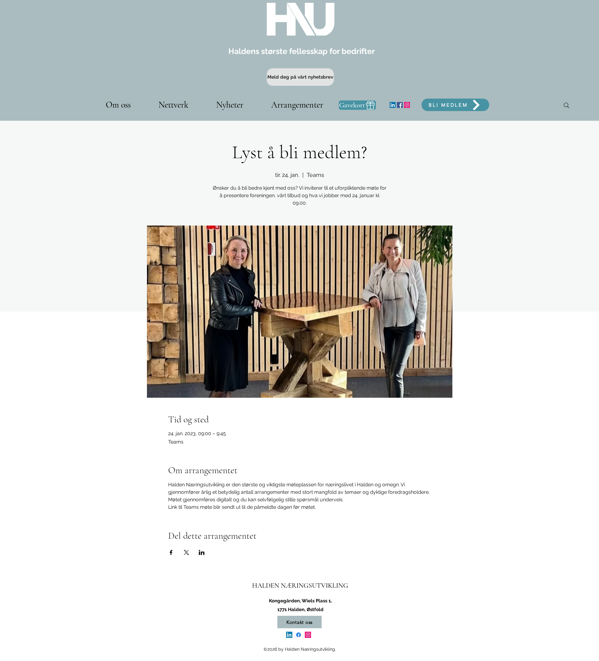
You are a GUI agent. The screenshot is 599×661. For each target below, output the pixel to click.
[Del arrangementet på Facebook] (171, 552)
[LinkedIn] (393, 105)
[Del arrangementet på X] (186, 552)
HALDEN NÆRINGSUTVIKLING (300, 585)
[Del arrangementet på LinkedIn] (202, 552)
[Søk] (566, 105)
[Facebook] (400, 105)
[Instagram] (407, 105)
